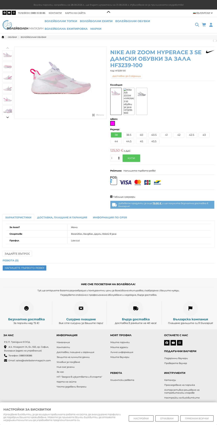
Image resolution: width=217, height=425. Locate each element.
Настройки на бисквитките (182, 397)
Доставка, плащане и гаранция (62, 217)
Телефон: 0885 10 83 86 (31, 13)
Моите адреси (119, 347)
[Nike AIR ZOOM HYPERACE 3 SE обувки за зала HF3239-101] (142, 93)
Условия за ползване (68, 362)
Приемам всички (197, 418)
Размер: (115, 129)
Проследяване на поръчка (179, 385)
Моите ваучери (119, 357)
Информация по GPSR (110, 217)
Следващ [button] (105, 83)
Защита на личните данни (73, 357)
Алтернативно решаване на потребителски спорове (182, 391)
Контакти (55, 13)
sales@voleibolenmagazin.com (33, 360)
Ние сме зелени (66, 367)
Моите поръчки (120, 342)
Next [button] (7, 117)
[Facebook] (5, 13)
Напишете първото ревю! (139, 170)
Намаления (63, 342)
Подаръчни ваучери (176, 358)
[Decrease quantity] (118, 155)
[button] (96, 29)
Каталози (170, 380)
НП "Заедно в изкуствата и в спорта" (79, 376)
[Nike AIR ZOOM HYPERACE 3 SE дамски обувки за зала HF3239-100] (61, 83)
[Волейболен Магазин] (23, 24)
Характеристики (18, 217)
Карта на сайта (75, 13)
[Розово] (113, 123)
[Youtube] (9, 13)
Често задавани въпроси (71, 386)
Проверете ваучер (175, 363)
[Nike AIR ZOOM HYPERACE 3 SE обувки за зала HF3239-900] (129, 101)
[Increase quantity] (118, 154)
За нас (60, 371)
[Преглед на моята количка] (204, 25)
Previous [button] (7, 48)
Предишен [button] (16, 83)
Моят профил (121, 335)
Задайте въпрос (17, 253)
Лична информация (121, 352)
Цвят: (114, 119)
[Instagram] (14, 13)
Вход (211, 25)
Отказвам (167, 418)
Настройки (141, 418)
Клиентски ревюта (122, 380)
